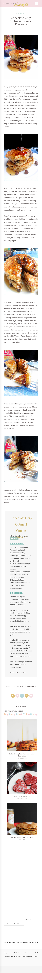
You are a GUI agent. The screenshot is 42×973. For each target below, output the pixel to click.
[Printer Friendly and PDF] (14, 539)
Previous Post (14, 923)
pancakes (21, 13)
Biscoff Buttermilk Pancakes (22, 837)
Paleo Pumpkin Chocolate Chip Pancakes (22, 755)
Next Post (29, 919)
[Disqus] (21, 879)
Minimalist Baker (21, 672)
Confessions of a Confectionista (25, 952)
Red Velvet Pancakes (22, 796)
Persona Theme (32, 956)
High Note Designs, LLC (17, 956)
